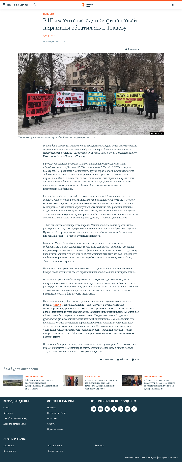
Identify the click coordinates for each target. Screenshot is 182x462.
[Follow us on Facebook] (107, 409)
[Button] (132, 49)
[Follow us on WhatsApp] (120, 409)
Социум (51, 424)
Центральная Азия (34, 377)
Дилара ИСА (49, 36)
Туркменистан (55, 451)
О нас (6, 408)
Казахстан (8, 446)
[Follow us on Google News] (127, 409)
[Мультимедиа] (173, 5)
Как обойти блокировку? (15, 419)
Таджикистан (55, 446)
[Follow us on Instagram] (100, 409)
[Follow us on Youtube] (93, 409)
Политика (52, 419)
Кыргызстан (9, 451)
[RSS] (134, 409)
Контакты (8, 413)
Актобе (57, 305)
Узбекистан (98, 446)
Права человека (92, 377)
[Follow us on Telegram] (114, 409)
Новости (48, 14)
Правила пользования (14, 424)
